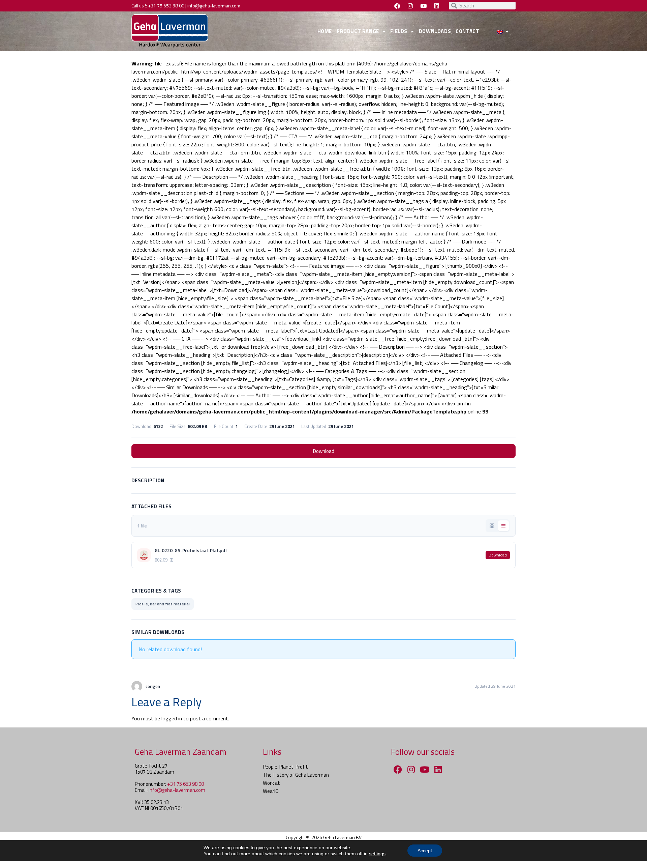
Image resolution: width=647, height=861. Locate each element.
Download (323, 451)
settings (377, 853)
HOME (324, 31)
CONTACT (467, 31)
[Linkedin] (436, 5)
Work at (271, 783)
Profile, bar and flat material (162, 604)
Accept (425, 850)
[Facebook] (397, 5)
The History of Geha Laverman (296, 775)
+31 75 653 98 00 (166, 5)
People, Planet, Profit (285, 767)
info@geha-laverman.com (213, 5)
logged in (171, 718)
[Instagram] (410, 5)
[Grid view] (492, 525)
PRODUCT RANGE (358, 31)
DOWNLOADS (435, 31)
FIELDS (398, 31)
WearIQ (271, 791)
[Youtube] (423, 5)
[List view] (503, 525)
